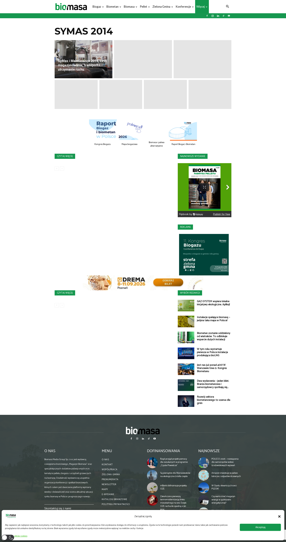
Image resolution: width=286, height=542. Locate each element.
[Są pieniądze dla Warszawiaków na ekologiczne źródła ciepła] (152, 475)
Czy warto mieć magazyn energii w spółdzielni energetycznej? (223, 500)
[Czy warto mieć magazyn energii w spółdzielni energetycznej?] (203, 500)
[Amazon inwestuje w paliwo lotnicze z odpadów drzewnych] (203, 475)
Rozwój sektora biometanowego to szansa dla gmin (213, 400)
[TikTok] (223, 15)
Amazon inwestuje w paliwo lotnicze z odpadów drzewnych (226, 474)
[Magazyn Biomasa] (143, 430)
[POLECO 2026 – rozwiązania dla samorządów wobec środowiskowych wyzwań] (203, 462)
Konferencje (183, 6)
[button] (279, 516)
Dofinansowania (163, 451)
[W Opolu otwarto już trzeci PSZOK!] (203, 487)
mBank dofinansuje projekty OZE (173, 487)
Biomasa (129, 6)
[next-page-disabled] (62, 168)
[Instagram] (212, 15)
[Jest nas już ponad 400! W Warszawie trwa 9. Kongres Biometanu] (186, 369)
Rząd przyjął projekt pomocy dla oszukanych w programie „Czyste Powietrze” (174, 462)
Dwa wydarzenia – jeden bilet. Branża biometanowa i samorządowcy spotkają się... (213, 384)
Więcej (200, 6)
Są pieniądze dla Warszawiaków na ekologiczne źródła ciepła (175, 474)
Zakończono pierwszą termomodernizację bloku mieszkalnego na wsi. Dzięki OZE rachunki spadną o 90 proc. (173, 503)
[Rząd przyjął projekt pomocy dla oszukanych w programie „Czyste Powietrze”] (152, 462)
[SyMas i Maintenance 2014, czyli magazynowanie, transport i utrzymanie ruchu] (83, 59)
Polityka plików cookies (17, 536)
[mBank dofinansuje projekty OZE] (152, 487)
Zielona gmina (161, 6)
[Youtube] (228, 15)
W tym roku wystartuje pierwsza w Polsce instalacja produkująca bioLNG (212, 352)
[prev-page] (57, 168)
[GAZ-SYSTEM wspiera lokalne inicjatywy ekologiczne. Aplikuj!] (186, 305)
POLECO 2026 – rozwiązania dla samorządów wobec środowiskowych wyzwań (225, 462)
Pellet (143, 6)
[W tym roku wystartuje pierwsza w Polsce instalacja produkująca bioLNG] (186, 353)
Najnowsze (209, 451)
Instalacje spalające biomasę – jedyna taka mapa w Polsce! (213, 319)
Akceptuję (260, 527)
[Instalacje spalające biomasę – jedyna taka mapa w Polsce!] (186, 321)
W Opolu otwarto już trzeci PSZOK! (224, 487)
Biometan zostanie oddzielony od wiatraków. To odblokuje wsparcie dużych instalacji (213, 336)
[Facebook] (207, 15)
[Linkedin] (217, 15)
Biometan (112, 6)
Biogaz (97, 6)
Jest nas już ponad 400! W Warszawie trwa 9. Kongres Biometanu (212, 368)
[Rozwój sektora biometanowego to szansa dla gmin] (186, 401)
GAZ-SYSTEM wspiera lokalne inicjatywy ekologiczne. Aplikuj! (213, 303)
